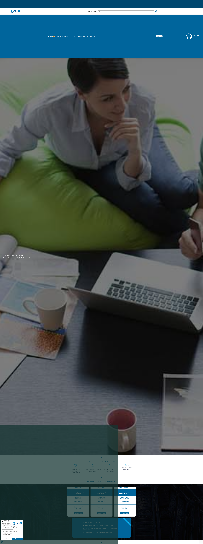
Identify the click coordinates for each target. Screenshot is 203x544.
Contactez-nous (78, 513)
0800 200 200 (196, 36)
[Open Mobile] (75, 36)
